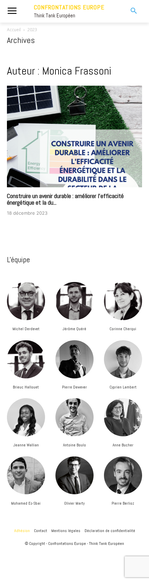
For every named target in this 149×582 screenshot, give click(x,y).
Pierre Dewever (74, 387)
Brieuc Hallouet (26, 387)
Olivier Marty (74, 503)
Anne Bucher (123, 445)
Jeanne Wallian (26, 445)
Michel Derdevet (26, 328)
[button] (128, 11)
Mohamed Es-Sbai (26, 503)
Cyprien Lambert (123, 387)
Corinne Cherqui (122, 328)
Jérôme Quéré (74, 328)
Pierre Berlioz (123, 503)
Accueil (14, 30)
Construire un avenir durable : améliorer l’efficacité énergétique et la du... (65, 199)
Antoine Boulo (74, 445)
